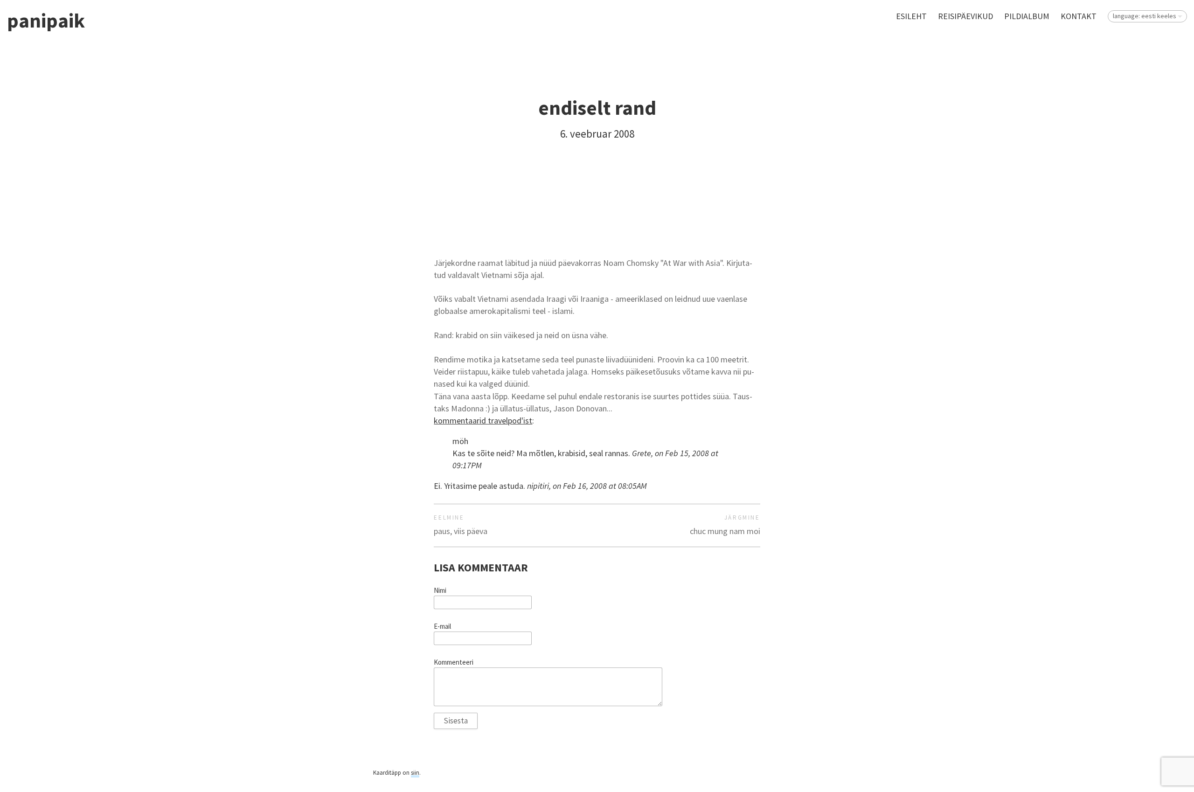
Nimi (440, 590)
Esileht (911, 16)
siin (415, 773)
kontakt (1079, 16)
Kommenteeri (453, 662)
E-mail (442, 626)
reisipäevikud (965, 16)
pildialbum (1026, 16)
